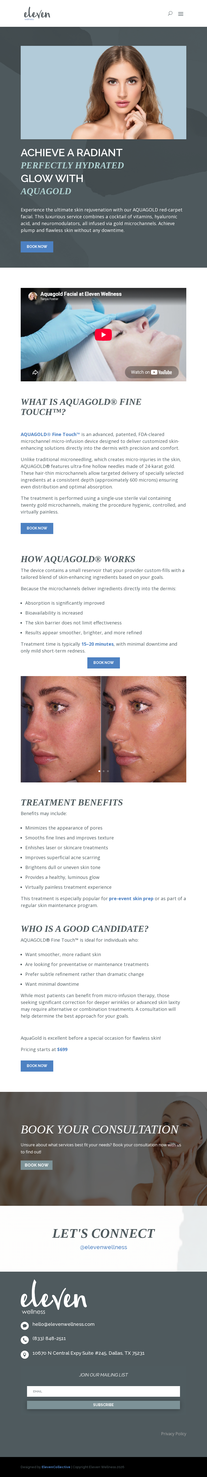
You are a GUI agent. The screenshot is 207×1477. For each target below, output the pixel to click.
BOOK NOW (36, 1165)
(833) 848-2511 (49, 1338)
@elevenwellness (103, 1247)
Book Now (37, 247)
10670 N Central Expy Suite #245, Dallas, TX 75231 (89, 1353)
